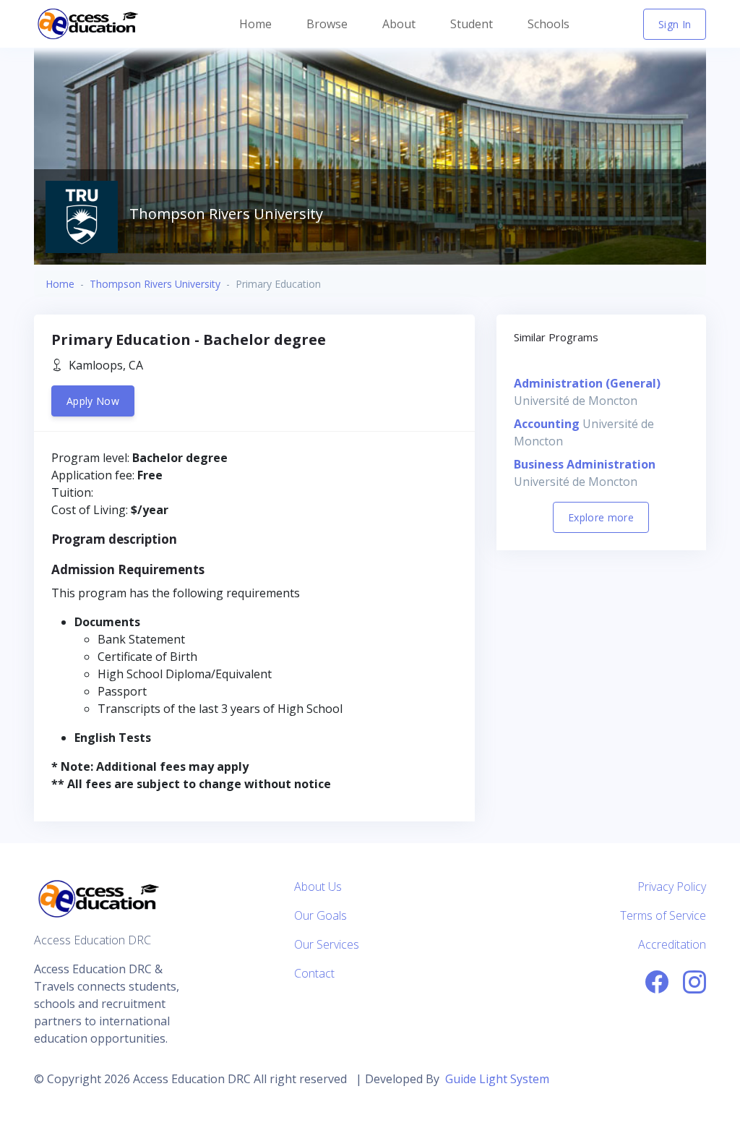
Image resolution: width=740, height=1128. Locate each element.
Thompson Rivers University (155, 284)
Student (471, 24)
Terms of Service (663, 915)
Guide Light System (497, 1079)
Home (255, 24)
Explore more (601, 517)
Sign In (674, 24)
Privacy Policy (671, 886)
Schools (548, 24)
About (399, 24)
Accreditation (672, 944)
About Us (318, 886)
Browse (327, 24)
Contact (314, 973)
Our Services (326, 944)
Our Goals (320, 915)
